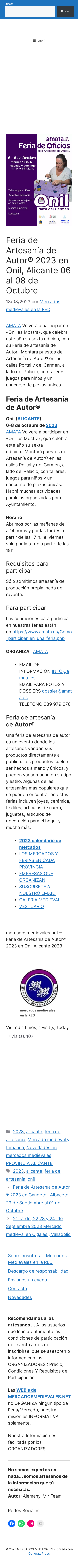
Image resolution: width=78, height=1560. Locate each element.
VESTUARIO (31, 906)
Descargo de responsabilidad (38, 1271)
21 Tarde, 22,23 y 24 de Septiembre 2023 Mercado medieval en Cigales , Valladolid (38, 1226)
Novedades (20, 1297)
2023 (51, 425)
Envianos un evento (28, 1279)
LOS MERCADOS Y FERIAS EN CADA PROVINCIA (38, 860)
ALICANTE (28, 418)
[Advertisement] (39, 93)
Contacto (17, 1288)
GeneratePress (39, 1553)
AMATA (13, 325)
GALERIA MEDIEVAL (39, 899)
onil (31, 1179)
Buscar (9, 3)
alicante (34, 1131)
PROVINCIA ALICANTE (29, 1163)
